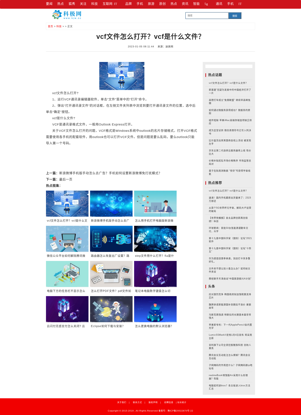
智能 (196, 4)
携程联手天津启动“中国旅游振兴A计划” (230, 278)
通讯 (219, 4)
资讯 (185, 4)
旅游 (151, 4)
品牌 (128, 4)
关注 (83, 4)
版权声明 (153, 402)
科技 (94, 4)
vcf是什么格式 (136, 149)
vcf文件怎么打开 (113, 149)
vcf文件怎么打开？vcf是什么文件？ (228, 83)
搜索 (234, 15)
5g (206, 4)
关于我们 (121, 402)
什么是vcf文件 (89, 149)
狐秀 (72, 4)
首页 (50, 26)
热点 (60, 4)
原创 (162, 4)
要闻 (49, 4)
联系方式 (137, 402)
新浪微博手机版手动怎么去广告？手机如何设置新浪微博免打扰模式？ (110, 173)
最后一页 (65, 179)
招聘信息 (168, 402)
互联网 (108, 4)
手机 (140, 4)
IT (115, 4)
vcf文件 (72, 149)
